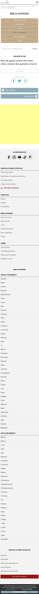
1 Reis (2, 318)
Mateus (3, 437)
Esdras (3, 334)
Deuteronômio (5, 294)
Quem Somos (5, 247)
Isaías (2, 365)
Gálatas (3, 469)
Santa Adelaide (6, 567)
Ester (2, 342)
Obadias (3, 396)
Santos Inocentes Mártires (9, 563)
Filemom (4, 504)
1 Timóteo (4, 492)
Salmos (33, 6)
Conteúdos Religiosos (8, 251)
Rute (2, 306)
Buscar (35, 49)
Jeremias (4, 369)
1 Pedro (3, 516)
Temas (19, 41)
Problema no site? (6, 259)
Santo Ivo (4, 555)
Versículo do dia (19, 20)
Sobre (3, 243)
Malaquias (4, 428)
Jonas (3, 400)
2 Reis (3, 322)
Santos (3, 199)
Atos (2, 453)
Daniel (3, 381)
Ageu (2, 420)
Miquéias (4, 404)
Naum (3, 408)
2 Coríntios (4, 465)
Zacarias (3, 424)
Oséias (3, 385)
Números (4, 291)
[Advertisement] (19, 124)
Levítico (3, 287)
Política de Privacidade (8, 255)
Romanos (4, 457)
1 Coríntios (4, 461)
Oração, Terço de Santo (8, 184)
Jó (1, 345)
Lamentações (5, 373)
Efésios (3, 472)
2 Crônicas (4, 330)
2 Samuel (4, 314)
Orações (3, 203)
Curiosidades (5, 206)
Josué (3, 298)
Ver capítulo (19, 71)
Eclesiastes (4, 357)
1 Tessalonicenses (6, 484)
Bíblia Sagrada (12, 6)
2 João (3, 527)
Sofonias (3, 416)
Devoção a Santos (7, 180)
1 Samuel (4, 310)
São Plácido (4, 559)
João (2, 449)
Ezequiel (4, 377)
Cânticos (4, 361)
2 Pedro (3, 519)
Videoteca (5, 195)
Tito (2, 500)
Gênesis (3, 279)
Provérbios (4, 353)
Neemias (4, 338)
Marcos (3, 441)
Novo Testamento (19, 37)
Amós (3, 392)
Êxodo (3, 283)
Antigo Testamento (25, 6)
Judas (3, 535)
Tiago (2, 512)
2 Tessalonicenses (7, 488)
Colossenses (5, 480)
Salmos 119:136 (11, 8)
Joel (2, 389)
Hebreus (3, 508)
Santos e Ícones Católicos (12, 168)
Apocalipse (4, 539)
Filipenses (4, 476)
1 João (3, 523)
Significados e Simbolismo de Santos (13, 176)
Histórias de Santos (7, 172)
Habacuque (4, 412)
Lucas (3, 445)
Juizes (3, 302)
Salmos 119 (3, 8)
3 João (3, 531)
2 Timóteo (4, 496)
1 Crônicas (4, 326)
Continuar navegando (19, 592)
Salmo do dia (19, 24)
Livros (18, 6)
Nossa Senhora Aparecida (9, 571)
